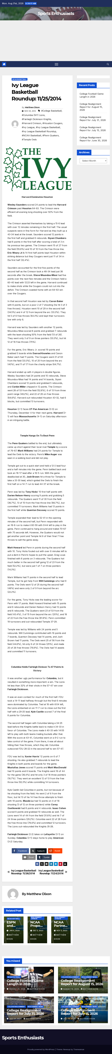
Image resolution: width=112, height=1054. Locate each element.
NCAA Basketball (19, 79)
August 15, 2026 (71, 989)
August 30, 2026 (17, 989)
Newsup (66, 1049)
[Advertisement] (56, 41)
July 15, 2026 (69, 1019)
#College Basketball (51, 110)
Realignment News (89, 977)
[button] (108, 64)
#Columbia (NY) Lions (33, 115)
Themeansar (78, 1049)
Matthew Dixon (32, 107)
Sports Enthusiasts (56, 13)
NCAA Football (14, 977)
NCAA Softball (14, 918)
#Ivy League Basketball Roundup (39, 131)
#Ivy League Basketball (48, 127)
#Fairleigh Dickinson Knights (36, 119)
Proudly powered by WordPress (41, 1049)
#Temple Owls (29, 139)
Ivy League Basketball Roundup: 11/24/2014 (51, 872)
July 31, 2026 (15, 1019)
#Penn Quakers (50, 135)
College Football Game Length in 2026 (25, 982)
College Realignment (70, 977)
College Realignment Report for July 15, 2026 (79, 1012)
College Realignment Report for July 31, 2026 (25, 1012)
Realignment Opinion (36, 917)
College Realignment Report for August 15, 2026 (91, 107)
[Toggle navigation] (56, 64)
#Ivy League (28, 127)
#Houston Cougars (52, 123)
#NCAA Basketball (31, 135)
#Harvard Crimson (31, 123)
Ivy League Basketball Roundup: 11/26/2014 (23, 872)
